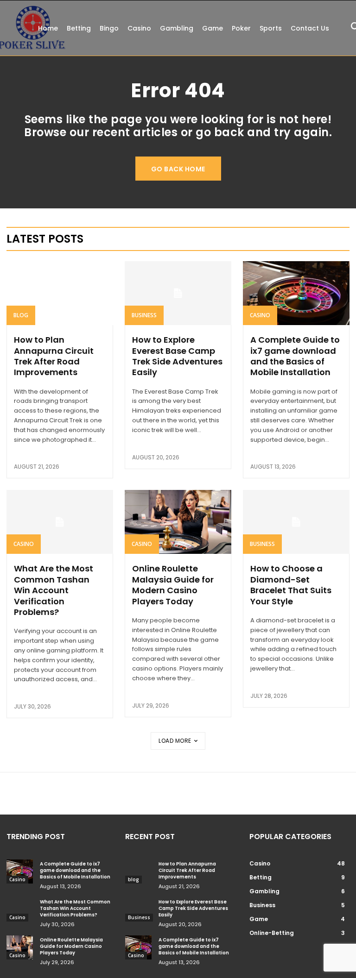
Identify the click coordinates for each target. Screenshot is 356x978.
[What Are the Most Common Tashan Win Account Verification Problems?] (59, 522)
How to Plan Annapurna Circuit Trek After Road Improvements (54, 356)
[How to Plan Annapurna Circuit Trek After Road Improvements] (59, 293)
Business (144, 315)
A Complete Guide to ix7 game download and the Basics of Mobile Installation (295, 356)
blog (20, 315)
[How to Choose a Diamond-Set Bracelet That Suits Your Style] (296, 522)
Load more (175, 741)
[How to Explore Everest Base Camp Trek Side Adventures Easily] (178, 293)
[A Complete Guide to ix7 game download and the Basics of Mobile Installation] (296, 293)
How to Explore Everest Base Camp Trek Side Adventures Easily (177, 356)
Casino (260, 315)
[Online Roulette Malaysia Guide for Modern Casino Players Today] (178, 522)
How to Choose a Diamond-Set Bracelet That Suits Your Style (290, 585)
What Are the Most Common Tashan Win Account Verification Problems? (53, 590)
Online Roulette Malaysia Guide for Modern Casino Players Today (173, 585)
